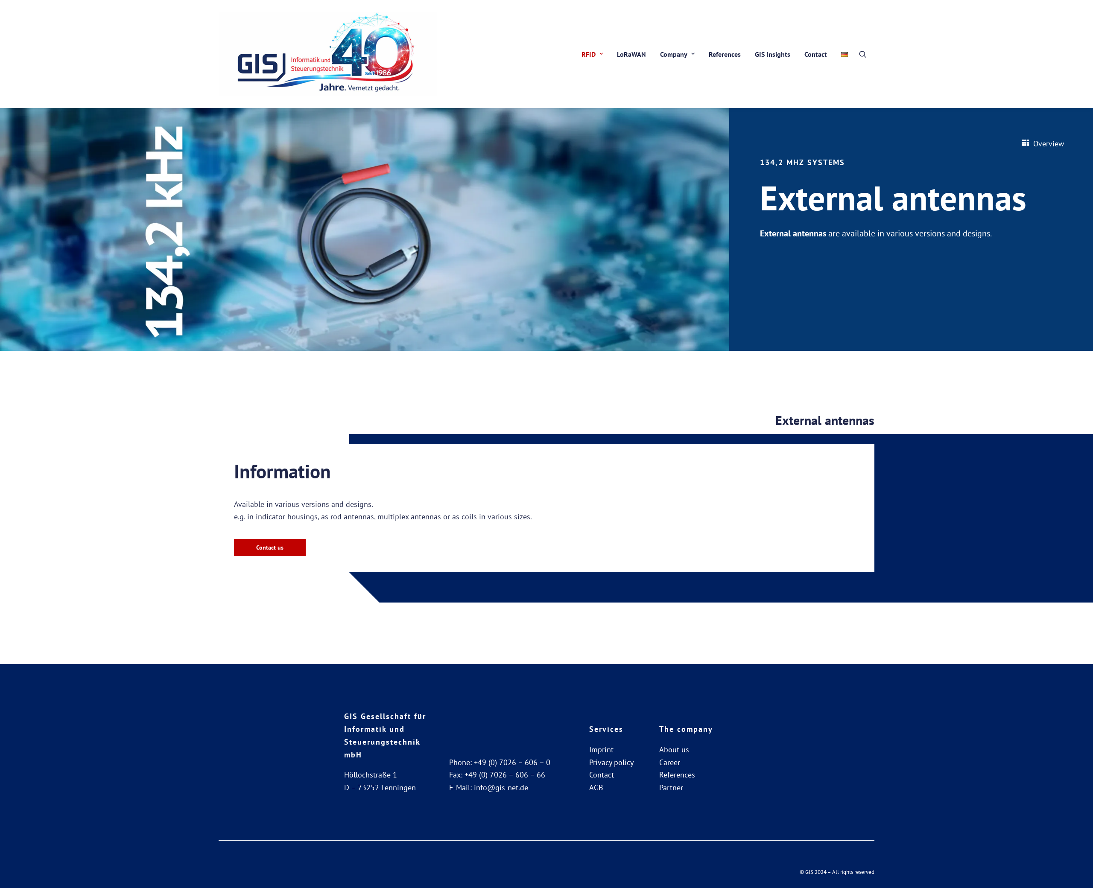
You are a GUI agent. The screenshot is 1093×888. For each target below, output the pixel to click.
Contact (815, 54)
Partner (671, 787)
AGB (596, 787)
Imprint (601, 749)
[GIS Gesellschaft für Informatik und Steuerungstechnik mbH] (328, 54)
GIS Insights (772, 54)
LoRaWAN (631, 54)
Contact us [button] (269, 547)
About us (674, 749)
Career (669, 762)
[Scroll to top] (1075, 870)
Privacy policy (611, 762)
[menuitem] (592, 54)
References (725, 54)
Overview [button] (1048, 143)
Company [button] (673, 54)
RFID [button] (589, 54)
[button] (866, 54)
